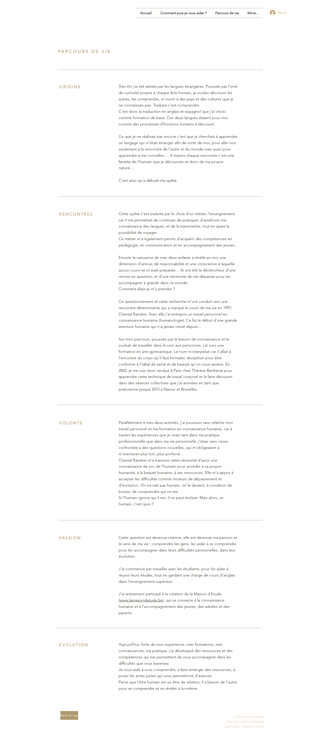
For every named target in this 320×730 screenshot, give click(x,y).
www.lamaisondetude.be (141, 600)
